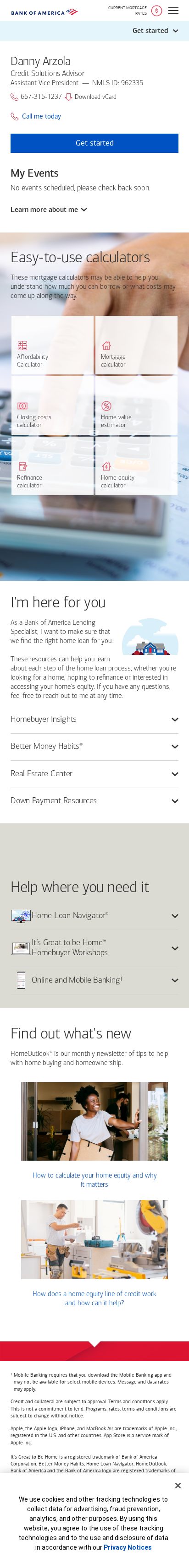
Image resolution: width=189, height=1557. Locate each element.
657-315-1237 (41, 97)
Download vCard (96, 97)
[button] (94, 31)
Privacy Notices (128, 1547)
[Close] (178, 1486)
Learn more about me (44, 209)
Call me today (41, 116)
